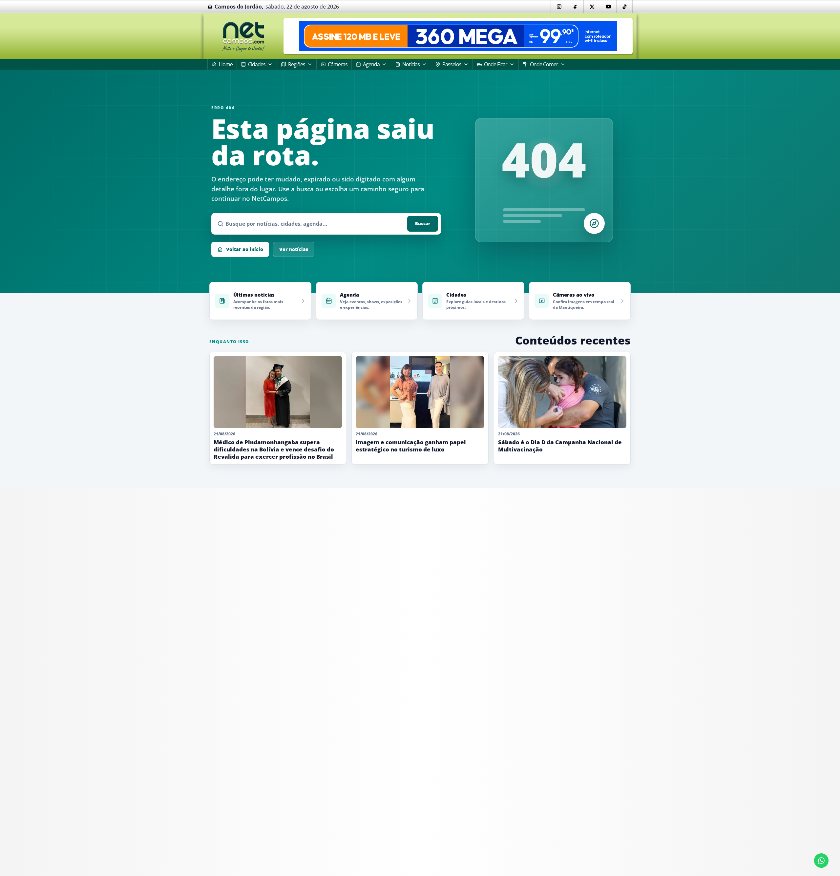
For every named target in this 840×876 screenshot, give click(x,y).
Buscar (422, 223)
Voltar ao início (244, 249)
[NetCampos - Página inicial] (243, 36)
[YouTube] (608, 6)
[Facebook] (575, 6)
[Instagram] (559, 6)
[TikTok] (624, 6)
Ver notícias (293, 249)
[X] (591, 6)
